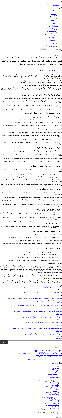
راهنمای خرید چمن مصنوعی (51, 386)
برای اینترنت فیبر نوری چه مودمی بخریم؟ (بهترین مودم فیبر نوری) (44, 356)
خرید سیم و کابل (54, 388)
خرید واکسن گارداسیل (53, 398)
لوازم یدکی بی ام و (54, 389)
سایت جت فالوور (54, 377)
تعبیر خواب (59, 68)
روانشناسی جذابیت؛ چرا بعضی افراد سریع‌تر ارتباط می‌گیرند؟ (46, 350)
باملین (60, 8)
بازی (54, 32)
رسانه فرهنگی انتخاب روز (52, 378)
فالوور (57, 371)
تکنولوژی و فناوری (54, 26)
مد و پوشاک (52, 46)
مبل (58, 366)
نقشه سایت (56, 5)
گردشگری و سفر (51, 44)
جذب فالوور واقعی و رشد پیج (51, 403)
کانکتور (57, 402)
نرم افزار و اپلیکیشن (50, 34)
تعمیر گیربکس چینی (53, 395)
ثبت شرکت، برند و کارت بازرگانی (50, 397)
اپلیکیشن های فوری (53, 369)
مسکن (54, 23)
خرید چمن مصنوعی (53, 400)
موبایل (54, 29)
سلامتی (54, 41)
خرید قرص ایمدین (54, 406)
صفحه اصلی (55, 11)
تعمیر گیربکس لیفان (53, 394)
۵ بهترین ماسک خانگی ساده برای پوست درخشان (49, 355)
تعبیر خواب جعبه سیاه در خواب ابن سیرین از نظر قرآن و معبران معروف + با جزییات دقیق (38, 292)
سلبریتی (53, 43)
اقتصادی (53, 14)
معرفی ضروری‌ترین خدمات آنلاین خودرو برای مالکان (48, 352)
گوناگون (53, 24)
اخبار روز (56, 12)
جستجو (60, 339)
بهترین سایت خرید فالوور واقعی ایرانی (49, 380)
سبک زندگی (56, 35)
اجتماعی (53, 15)
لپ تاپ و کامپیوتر (51, 31)
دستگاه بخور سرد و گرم (52, 405)
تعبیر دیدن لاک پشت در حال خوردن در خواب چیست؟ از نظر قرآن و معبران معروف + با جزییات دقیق (35, 298)
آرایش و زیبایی (52, 37)
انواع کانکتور (55, 391)
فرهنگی (53, 20)
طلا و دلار (53, 21)
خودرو (54, 28)
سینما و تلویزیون (51, 18)
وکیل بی (56, 375)
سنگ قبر (56, 372)
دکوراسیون (53, 40)
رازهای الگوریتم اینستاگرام (52, 382)
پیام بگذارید (59, 338)
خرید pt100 (56, 383)
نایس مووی (56, 368)
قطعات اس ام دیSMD (52, 392)
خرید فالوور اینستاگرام (53, 374)
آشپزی (54, 38)
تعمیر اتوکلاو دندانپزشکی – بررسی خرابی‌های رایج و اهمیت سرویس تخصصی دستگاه (40, 353)
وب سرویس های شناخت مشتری (50, 408)
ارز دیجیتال (53, 17)
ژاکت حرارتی (55, 385)
